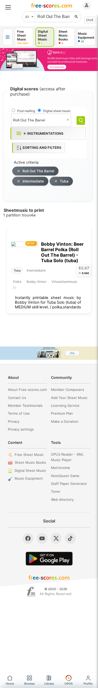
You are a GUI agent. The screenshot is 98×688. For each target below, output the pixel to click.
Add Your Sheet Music (69, 398)
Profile (88, 683)
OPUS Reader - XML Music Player (67, 457)
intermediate (33, 181)
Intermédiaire (36, 270)
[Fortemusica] (31, 592)
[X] (56, 538)
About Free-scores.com (27, 389)
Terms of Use (19, 413)
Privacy (13, 421)
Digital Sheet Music (30, 470)
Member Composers (67, 389)
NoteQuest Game (65, 476)
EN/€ (90, 20)
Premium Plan (62, 413)
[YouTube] (42, 538)
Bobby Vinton (36, 282)
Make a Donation (64, 421)
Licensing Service (65, 405)
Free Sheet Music (29, 454)
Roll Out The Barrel (38, 171)
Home (10, 683)
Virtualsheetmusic (64, 282)
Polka (17, 282)
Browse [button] (29, 683)
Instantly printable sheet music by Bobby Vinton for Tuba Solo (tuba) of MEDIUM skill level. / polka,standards (48, 302)
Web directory (62, 499)
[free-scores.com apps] (8, 37)
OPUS (69, 683)
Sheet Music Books (30, 462)
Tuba (64, 181)
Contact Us (17, 398)
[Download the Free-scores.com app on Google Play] (49, 559)
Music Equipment (29, 478)
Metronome (60, 468)
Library (49, 683)
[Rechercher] (76, 16)
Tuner (55, 491)
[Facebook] (27, 538)
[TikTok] (70, 538)
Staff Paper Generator (69, 483)
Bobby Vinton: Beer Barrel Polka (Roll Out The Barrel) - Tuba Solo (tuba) (62, 252)
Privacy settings (21, 429)
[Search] (81, 120)
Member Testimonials (25, 405)
